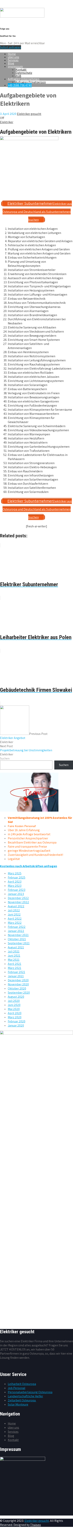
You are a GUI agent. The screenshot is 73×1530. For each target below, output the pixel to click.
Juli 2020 (14, 1001)
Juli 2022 (14, 910)
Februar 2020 (16, 1021)
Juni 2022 (14, 914)
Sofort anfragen (10, 47)
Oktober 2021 (17, 939)
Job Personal (16, 1388)
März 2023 (14, 886)
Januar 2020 (16, 1025)
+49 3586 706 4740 (20, 85)
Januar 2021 (16, 976)
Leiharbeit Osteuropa (22, 1384)
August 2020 (16, 997)
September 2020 (19, 993)
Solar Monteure (18, 1404)
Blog (11, 63)
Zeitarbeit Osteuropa (22, 1400)
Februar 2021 (16, 972)
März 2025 (14, 873)
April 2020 (14, 1013)
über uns (13, 57)
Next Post (26, 748)
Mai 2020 (14, 1009)
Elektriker (6, 122)
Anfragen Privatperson (31, 82)
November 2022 (18, 902)
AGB (18, 76)
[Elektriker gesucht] (22, 16)
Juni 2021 (14, 956)
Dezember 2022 (18, 898)
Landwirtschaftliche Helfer (25, 1396)
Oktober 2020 (17, 988)
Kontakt (21, 70)
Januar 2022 (16, 931)
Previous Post (23, 736)
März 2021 (14, 968)
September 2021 (19, 943)
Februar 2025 (16, 877)
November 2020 (18, 984)
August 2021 (16, 947)
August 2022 (16, 906)
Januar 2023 (16, 894)
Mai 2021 (13, 960)
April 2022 (15, 919)
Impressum (15, 66)
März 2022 (15, 923)
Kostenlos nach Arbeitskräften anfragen (28, 866)
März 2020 (14, 1017)
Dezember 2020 (18, 980)
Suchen (5, 758)
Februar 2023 (16, 890)
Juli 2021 (13, 951)
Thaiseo (35, 1525)
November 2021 (18, 935)
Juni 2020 (14, 1005)
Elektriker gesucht (37, 1521)
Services (13, 60)
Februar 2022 (17, 927)
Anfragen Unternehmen (23, 79)
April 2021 (14, 964)
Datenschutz (24, 73)
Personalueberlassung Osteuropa (30, 1392)
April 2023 (14, 882)
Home (12, 54)
